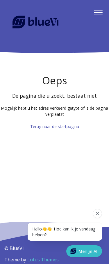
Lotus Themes (43, 259)
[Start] (35, 22)
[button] (98, 12)
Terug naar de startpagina (54, 126)
